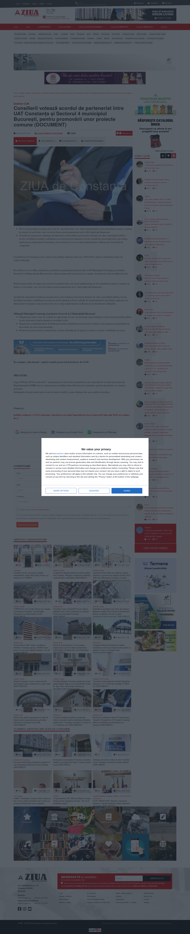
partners (60, 453)
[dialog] (95, 467)
